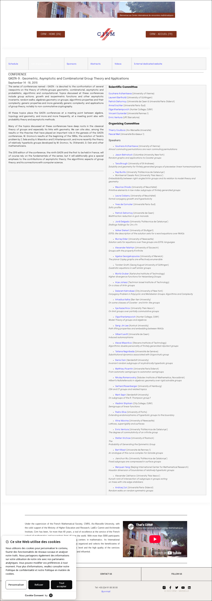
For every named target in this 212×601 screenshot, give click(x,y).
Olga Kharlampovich (119, 109)
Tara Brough (121, 164)
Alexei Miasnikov (123, 343)
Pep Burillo (120, 172)
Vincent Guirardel (118, 113)
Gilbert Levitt (121, 334)
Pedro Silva (120, 412)
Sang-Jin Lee (122, 326)
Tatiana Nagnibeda (124, 352)
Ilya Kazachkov (122, 308)
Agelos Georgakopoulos (127, 256)
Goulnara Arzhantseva (120, 94)
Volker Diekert (122, 230)
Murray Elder (121, 239)
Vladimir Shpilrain (123, 403)
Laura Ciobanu (122, 196)
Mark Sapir (120, 395)
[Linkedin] (189, 587)
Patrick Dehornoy (118, 102)
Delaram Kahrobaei (125, 291)
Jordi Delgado (122, 222)
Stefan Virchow (123, 438)
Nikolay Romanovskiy (125, 378)
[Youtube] (183, 587)
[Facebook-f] (170, 587)
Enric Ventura (115, 117)
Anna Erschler (116, 106)
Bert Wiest (120, 450)
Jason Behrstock (124, 155)
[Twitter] (176, 587)
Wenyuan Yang (122, 467)
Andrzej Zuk (121, 488)
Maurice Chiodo (123, 187)
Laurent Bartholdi (118, 98)
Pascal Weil (114, 134)
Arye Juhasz (121, 282)
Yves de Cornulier (124, 204)
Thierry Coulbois (117, 130)
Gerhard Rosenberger (126, 386)
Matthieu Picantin (124, 369)
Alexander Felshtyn (124, 248)
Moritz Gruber (122, 274)
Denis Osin (120, 360)
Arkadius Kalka (122, 300)
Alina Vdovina (122, 421)
